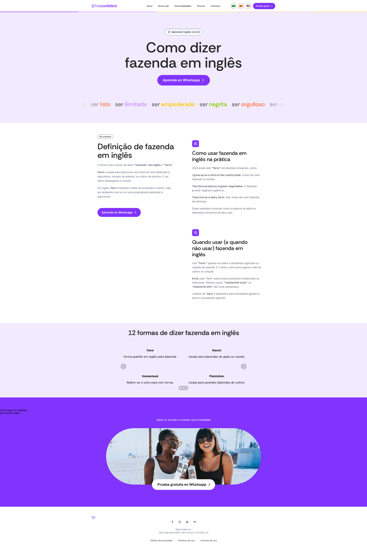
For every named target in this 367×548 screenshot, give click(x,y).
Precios (201, 6)
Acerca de (163, 6)
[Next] (244, 366)
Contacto (215, 6)
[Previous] (123, 366)
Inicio (149, 6)
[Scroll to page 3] (187, 388)
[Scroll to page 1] (180, 388)
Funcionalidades (182, 6)
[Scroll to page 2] (183, 388)
